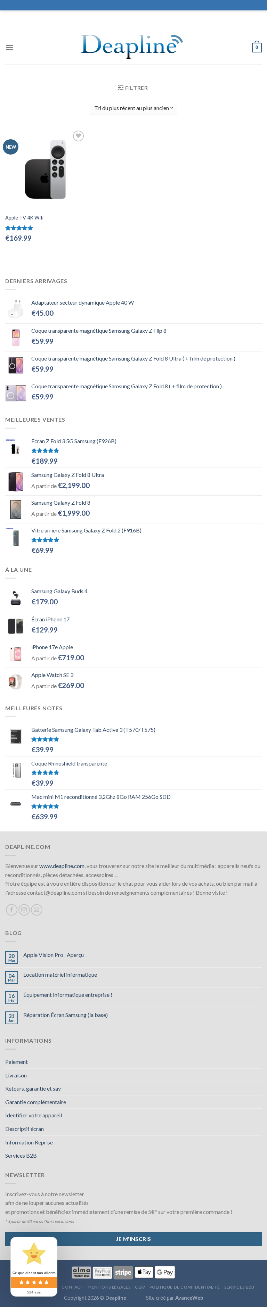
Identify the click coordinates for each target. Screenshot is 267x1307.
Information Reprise (29, 1142)
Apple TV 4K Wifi (24, 218)
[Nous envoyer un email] (36, 910)
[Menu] (9, 47)
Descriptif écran (24, 1128)
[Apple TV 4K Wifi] (45, 169)
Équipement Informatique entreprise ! (67, 994)
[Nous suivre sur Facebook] (11, 910)
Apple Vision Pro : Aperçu (53, 954)
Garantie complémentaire (35, 1102)
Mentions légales (109, 1287)
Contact (72, 1287)
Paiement (16, 1061)
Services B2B (21, 1155)
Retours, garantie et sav (33, 1088)
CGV (140, 1287)
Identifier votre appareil (33, 1115)
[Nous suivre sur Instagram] (24, 910)
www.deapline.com (61, 865)
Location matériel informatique (60, 974)
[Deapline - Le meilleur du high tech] (133, 47)
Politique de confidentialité (184, 1287)
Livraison (16, 1075)
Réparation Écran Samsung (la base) (65, 1014)
